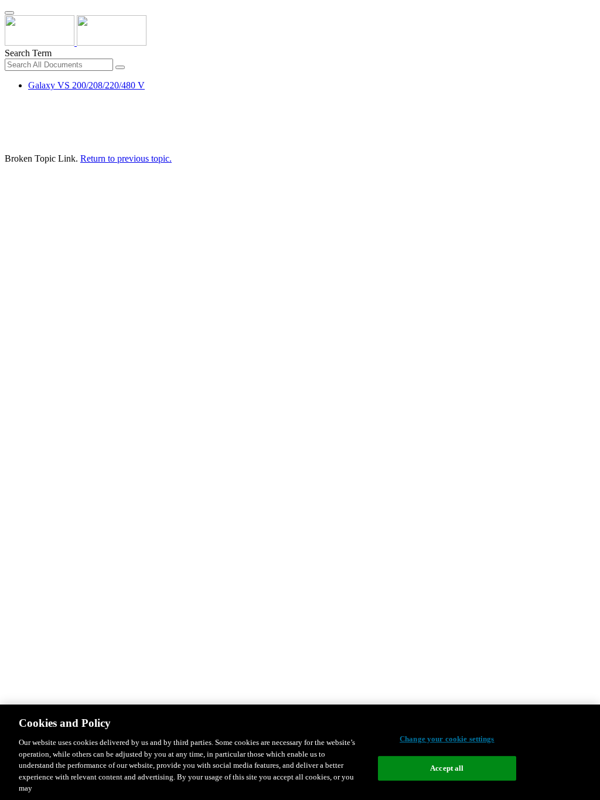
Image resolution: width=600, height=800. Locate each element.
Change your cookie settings (447, 738)
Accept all (446, 768)
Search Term (28, 53)
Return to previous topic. (126, 158)
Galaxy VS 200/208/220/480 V (86, 85)
